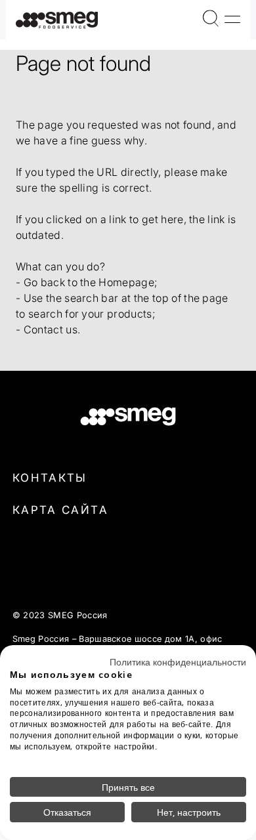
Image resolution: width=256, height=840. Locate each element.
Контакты (49, 477)
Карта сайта (60, 509)
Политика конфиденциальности (178, 661)
